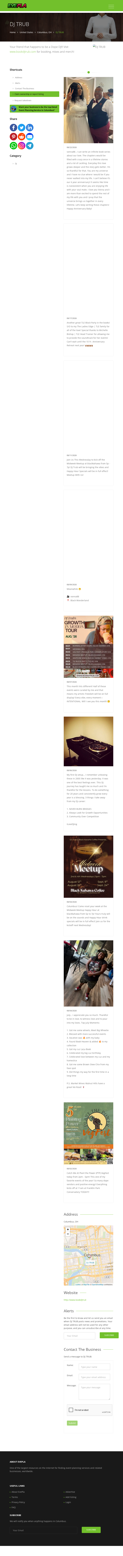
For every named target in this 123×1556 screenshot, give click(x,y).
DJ (16, 163)
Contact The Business (24, 88)
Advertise (70, 1491)
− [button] (68, 1234)
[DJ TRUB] (89, 1256)
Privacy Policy (18, 1502)
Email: (70, 1375)
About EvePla (18, 1491)
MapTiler (86, 1284)
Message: (71, 1385)
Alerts (17, 83)
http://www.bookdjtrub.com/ (78, 1299)
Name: (70, 1365)
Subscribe (109, 1335)
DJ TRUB (90, 1262)
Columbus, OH (44, 32)
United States (26, 32)
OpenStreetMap (97, 1284)
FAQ (14, 1507)
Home (13, 32)
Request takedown (23, 100)
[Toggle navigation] (111, 6)
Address (18, 77)
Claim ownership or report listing (29, 94)
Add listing (71, 1497)
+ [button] (68, 1229)
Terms (15, 1497)
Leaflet (77, 1284)
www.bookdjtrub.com (23, 51)
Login (68, 1502)
